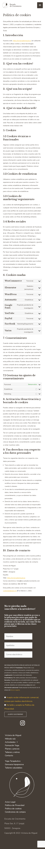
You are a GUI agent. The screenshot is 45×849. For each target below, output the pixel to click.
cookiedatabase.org (10, 591)
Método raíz (10, 738)
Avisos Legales (15, 690)
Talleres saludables (13, 767)
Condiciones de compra (15, 812)
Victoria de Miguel (13, 735)
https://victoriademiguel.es (22, 41)
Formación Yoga (12, 745)
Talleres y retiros (12, 752)
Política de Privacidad (14, 805)
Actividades (10, 742)
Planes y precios (12, 748)
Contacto (9, 755)
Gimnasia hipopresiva (14, 764)
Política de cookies (13, 808)
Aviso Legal (10, 802)
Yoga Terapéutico (12, 761)
